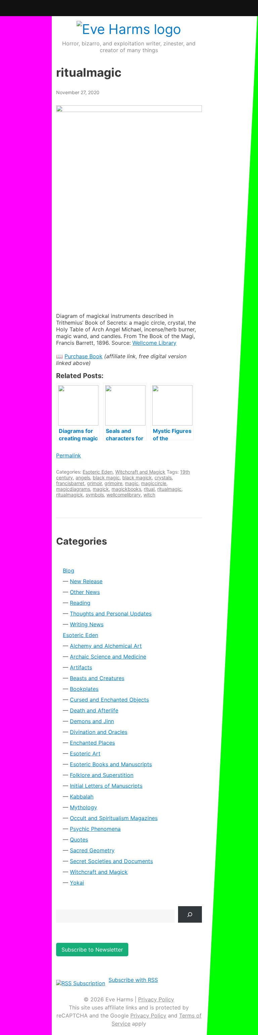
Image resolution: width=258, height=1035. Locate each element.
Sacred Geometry (92, 850)
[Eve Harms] (129, 29)
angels (83, 477)
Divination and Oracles (98, 732)
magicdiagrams (73, 489)
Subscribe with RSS (133, 979)
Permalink (68, 455)
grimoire (113, 483)
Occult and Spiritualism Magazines (114, 818)
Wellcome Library (154, 342)
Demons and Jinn (92, 721)
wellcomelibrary (123, 494)
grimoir (94, 483)
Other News (85, 592)
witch (149, 494)
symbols (95, 494)
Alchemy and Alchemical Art (106, 645)
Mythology (83, 807)
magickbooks (126, 489)
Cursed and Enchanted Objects (109, 699)
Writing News (86, 624)
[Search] (190, 914)
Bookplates (84, 689)
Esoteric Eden (98, 472)
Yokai (77, 882)
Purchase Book (83, 356)
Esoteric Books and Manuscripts (111, 764)
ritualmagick (69, 494)
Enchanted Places (92, 742)
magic (131, 483)
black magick (137, 477)
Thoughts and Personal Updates (111, 613)
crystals (163, 477)
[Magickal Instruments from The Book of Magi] (129, 203)
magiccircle (153, 483)
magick (101, 489)
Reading (80, 602)
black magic (106, 477)
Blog (68, 570)
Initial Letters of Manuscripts (106, 785)
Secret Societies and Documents (111, 861)
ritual (149, 489)
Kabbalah (81, 796)
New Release (86, 581)
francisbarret (70, 483)
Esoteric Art (85, 753)
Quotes (79, 839)
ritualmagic (169, 489)
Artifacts (81, 667)
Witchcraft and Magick (140, 472)
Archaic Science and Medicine (108, 656)
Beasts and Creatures (97, 678)
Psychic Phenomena (95, 828)
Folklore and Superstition (101, 775)
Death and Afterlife (94, 710)
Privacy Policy (156, 999)
